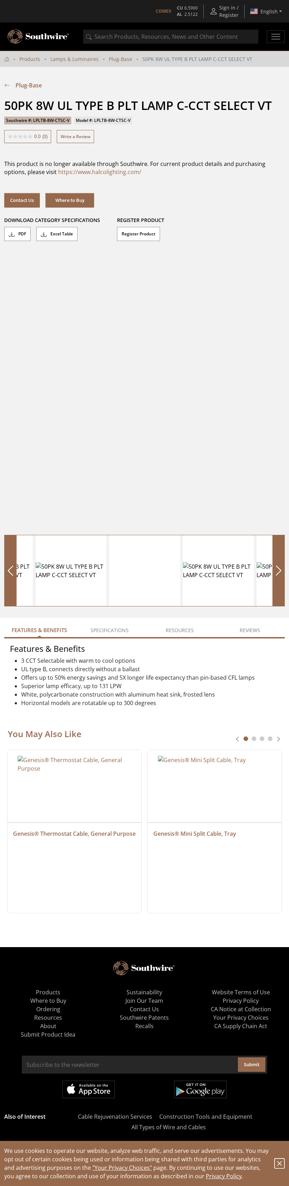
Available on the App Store (88, 1089)
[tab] (246, 738)
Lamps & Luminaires (74, 59)
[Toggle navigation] (276, 36)
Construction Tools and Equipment (205, 1116)
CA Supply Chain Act (240, 1026)
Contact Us (22, 200)
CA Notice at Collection (241, 1009)
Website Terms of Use (241, 992)
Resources (48, 1017)
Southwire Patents (144, 1017)
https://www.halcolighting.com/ (99, 172)
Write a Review (76, 137)
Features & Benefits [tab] (39, 630)
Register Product (138, 234)
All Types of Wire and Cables (168, 1127)
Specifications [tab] (110, 630)
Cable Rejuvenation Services (115, 1116)
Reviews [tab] (250, 630)
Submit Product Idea (48, 1034)
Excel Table (61, 234)
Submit (251, 1064)
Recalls (144, 1026)
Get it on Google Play (200, 1089)
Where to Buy (70, 200)
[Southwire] (38, 36)
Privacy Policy (224, 1176)
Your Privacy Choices (241, 1017)
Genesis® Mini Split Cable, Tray (194, 834)
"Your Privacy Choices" (122, 1168)
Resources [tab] (180, 630)
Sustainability (144, 992)
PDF (21, 234)
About (48, 1026)
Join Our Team (144, 1001)
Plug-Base (120, 59)
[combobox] (170, 37)
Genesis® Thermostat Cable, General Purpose (74, 834)
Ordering (48, 1009)
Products (29, 59)
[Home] (6, 59)
